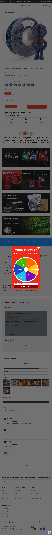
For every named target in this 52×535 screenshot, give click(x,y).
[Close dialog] (39, 248)
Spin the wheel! (26, 286)
